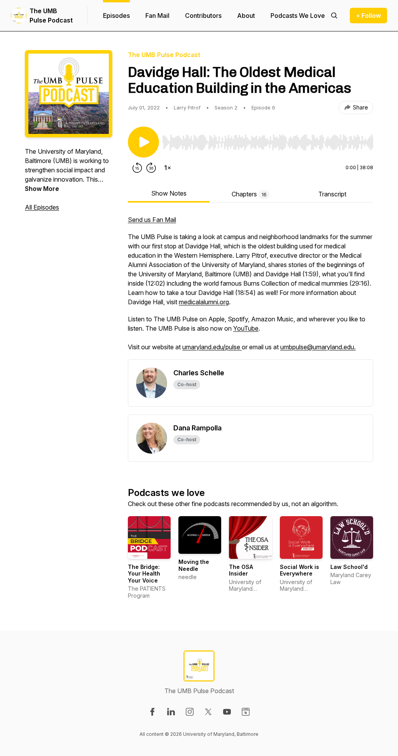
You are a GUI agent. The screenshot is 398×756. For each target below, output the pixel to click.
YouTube (245, 328)
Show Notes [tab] (169, 193)
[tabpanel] (250, 287)
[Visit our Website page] (246, 712)
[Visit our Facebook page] (152, 712)
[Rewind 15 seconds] (137, 167)
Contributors (203, 15)
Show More (42, 188)
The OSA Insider (241, 570)
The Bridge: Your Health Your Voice (144, 574)
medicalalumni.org (204, 302)
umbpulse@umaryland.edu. (318, 347)
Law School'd (349, 567)
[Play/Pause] (143, 142)
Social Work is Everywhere (299, 570)
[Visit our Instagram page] (190, 712)
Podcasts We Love (298, 15)
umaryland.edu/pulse (212, 347)
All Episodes (42, 207)
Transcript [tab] (332, 194)
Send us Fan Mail (152, 220)
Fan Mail (157, 15)
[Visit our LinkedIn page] (171, 712)
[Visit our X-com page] (208, 712)
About (246, 15)
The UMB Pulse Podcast (51, 15)
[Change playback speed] (167, 167)
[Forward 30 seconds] (151, 167)
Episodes (116, 15)
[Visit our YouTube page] (227, 712)
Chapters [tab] (249, 194)
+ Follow (368, 15)
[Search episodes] (334, 15)
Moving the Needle (193, 565)
